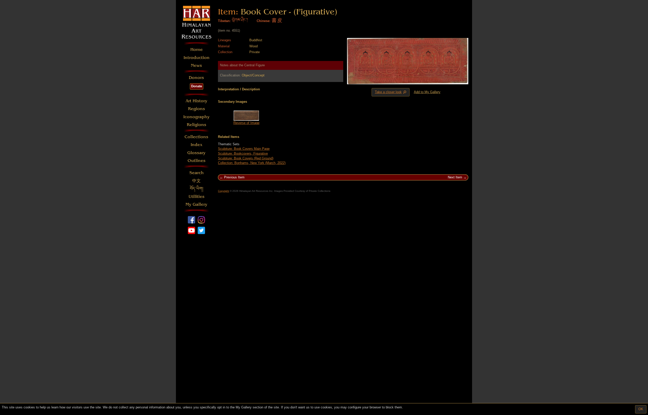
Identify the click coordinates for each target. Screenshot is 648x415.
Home (196, 49)
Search (196, 172)
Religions (196, 124)
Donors (196, 77)
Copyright (223, 191)
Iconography (196, 116)
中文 (196, 180)
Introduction (197, 57)
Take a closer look (391, 92)
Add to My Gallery (427, 92)
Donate (196, 86)
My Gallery (196, 204)
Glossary (196, 152)
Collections (196, 136)
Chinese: (263, 21)
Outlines (197, 160)
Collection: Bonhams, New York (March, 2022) (252, 163)
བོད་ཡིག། (196, 188)
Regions (196, 108)
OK (640, 409)
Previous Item (234, 177)
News (196, 65)
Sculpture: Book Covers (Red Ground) (245, 158)
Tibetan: (224, 21)
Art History (196, 100)
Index (196, 144)
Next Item (455, 177)
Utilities (197, 196)
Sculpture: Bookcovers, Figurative (243, 153)
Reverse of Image (246, 123)
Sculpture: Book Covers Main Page (244, 149)
